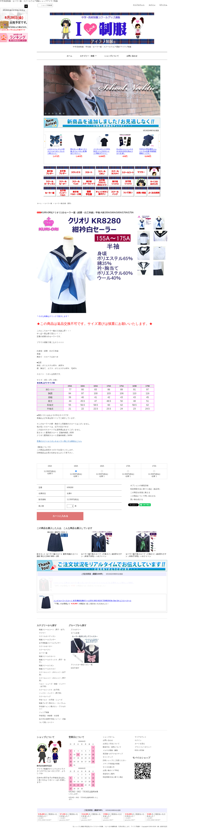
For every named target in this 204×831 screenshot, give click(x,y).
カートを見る (140, 744)
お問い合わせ (132, 56)
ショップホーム (108, 737)
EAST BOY (75, 668)
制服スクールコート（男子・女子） (52, 630)
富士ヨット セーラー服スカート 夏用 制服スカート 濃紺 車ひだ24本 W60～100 (57, 555)
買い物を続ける (136, 499)
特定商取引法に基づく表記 (113, 777)
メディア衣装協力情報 (111, 764)
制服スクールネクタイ (47, 669)
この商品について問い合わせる (143, 496)
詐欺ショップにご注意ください (114, 760)
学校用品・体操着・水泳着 (49, 716)
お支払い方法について (111, 744)
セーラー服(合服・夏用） (63, 203)
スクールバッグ (45, 696)
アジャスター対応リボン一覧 (82, 665)
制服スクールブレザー (47, 640)
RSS (136, 750)
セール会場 (75, 633)
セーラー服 (48, 203)
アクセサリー (76, 630)
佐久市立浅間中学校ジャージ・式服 (52, 719)
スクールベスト (45, 650)
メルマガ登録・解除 (110, 750)
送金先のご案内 (108, 774)
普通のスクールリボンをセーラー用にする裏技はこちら (59, 441)
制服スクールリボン (46, 665)
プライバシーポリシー (143, 747)
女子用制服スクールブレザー (50, 643)
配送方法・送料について (112, 747)
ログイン (152, 5)
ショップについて (111, 56)
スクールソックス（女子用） (50, 690)
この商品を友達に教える (140, 492)
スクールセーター (45, 646)
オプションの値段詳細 (139, 485)
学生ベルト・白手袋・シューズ (50, 700)
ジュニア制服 (44, 712)
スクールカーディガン (47, 636)
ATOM (141, 750)
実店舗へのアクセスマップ (113, 754)
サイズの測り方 (108, 767)
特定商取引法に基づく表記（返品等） (145, 489)
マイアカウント (139, 5)
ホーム (69, 56)
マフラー (42, 633)
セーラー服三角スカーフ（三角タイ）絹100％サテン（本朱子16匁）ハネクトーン (101, 555)
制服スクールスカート (47, 656)
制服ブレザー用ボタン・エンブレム (52, 703)
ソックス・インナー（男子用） (50, 693)
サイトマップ (108, 757)
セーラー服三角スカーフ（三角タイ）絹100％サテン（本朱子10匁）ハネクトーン (146, 555)
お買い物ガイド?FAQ (111, 770)
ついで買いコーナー (46, 722)
